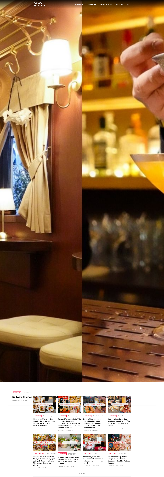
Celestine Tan (87, 466)
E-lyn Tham (111, 466)
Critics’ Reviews (39, 453)
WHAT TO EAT (79, 4)
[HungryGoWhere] (39, 4)
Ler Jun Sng (61, 430)
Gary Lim (35, 468)
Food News (16, 393)
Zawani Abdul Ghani (113, 428)
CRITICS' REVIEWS (106, 4)
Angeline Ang (87, 430)
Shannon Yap (62, 466)
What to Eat (88, 453)
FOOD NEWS (92, 4)
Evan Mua (36, 428)
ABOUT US (119, 4)
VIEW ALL (82, 473)
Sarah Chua (15, 400)
